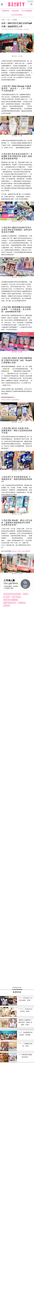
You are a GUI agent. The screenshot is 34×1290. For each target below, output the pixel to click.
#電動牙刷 (7, 605)
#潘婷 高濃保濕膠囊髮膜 (11, 600)
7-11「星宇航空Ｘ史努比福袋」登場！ (25, 999)
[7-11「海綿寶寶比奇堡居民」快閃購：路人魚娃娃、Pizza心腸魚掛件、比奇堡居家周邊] (8, 1035)
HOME (3, 19)
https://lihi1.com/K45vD (10, 400)
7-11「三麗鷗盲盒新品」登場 (25, 1045)
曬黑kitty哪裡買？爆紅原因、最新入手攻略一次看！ (25, 1022)
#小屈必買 (7, 597)
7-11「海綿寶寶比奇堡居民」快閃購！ (25, 1034)
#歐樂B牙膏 (21, 602)
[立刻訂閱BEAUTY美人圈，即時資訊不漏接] (17, 584)
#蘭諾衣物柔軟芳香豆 (10, 602)
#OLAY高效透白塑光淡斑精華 (12, 594)
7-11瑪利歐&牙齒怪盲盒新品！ (25, 1056)
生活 (8, 19)
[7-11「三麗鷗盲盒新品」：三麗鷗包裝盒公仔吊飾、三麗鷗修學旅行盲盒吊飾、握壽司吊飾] (8, 1046)
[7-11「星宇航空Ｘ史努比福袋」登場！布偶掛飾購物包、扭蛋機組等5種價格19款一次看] (8, 1001)
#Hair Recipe (16, 597)
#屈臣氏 (25, 594)
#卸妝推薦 (15, 11)
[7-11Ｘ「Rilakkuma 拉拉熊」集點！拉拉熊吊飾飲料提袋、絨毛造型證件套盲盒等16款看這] (8, 1012)
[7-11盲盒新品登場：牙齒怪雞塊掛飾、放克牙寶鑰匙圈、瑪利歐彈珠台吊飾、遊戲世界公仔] (8, 1057)
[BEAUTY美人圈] (16, 4)
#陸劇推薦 (5, 11)
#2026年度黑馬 (17, 15)
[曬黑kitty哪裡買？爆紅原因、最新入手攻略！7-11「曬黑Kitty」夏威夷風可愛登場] (8, 1023)
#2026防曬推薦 (26, 11)
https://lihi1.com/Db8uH (21, 551)
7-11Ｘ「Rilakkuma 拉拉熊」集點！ (25, 1010)
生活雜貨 (14, 19)
